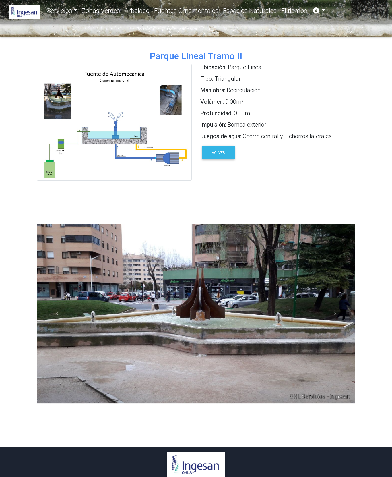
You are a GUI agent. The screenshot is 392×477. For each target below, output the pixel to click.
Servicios (59, 11)
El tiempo (294, 11)
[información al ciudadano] (318, 11)
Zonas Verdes (101, 11)
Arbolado (137, 11)
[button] (56, 313)
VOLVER (218, 152)
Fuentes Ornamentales (186, 11)
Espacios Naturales (250, 11)
